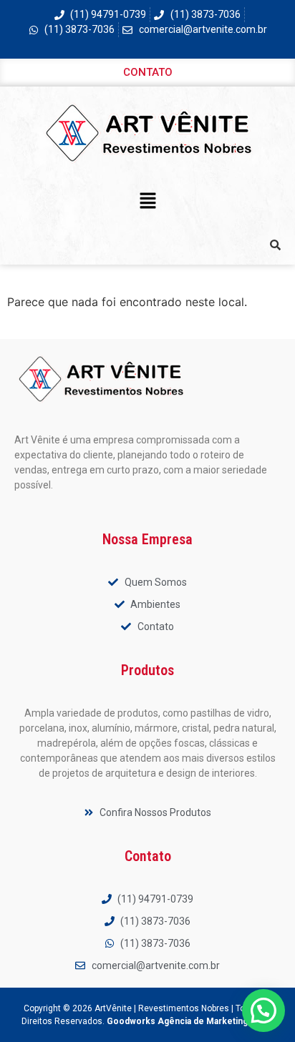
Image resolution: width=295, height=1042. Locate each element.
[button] (147, 201)
